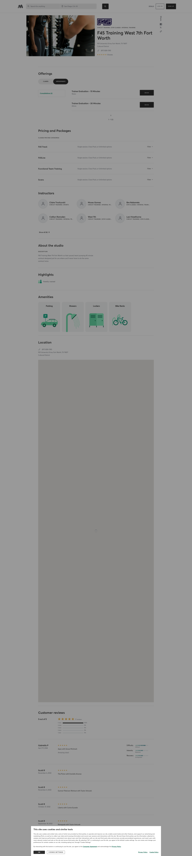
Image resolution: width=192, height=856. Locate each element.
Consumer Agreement (90, 846)
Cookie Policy (154, 852)
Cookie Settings (56, 852)
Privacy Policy (116, 846)
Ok (39, 852)
